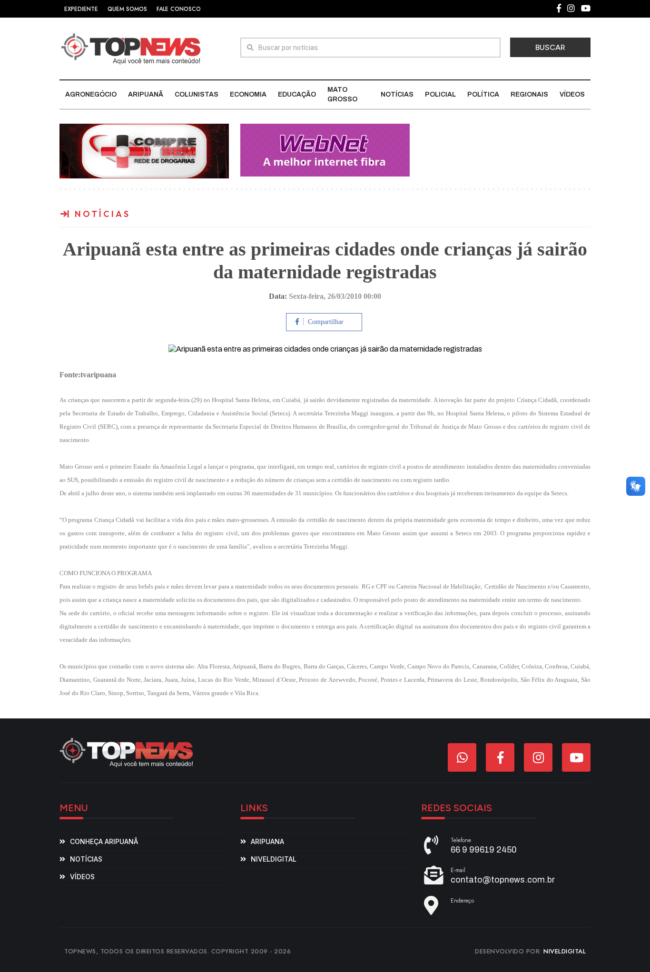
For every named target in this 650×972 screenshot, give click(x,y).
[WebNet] (325, 150)
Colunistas (196, 94)
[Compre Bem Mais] (144, 151)
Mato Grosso (342, 94)
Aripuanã (145, 94)
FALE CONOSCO (179, 9)
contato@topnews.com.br (503, 879)
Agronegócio (91, 94)
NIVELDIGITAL (564, 951)
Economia (248, 94)
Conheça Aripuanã (104, 841)
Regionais (529, 94)
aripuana (267, 841)
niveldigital (273, 859)
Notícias (397, 94)
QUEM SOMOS (127, 9)
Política (483, 94)
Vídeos (572, 94)
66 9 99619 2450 (484, 849)
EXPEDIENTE (81, 9)
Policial (440, 94)
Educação (297, 94)
